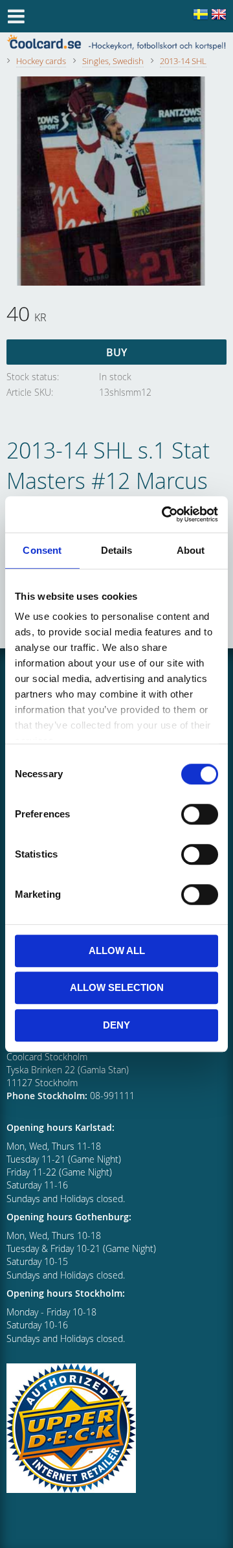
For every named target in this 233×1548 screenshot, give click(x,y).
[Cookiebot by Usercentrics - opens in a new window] (164, 514)
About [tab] (191, 550)
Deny (116, 1024)
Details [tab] (117, 550)
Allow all (117, 950)
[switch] (199, 814)
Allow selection (117, 987)
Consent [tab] (42, 550)
